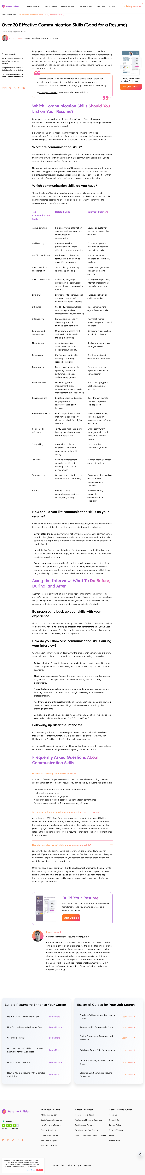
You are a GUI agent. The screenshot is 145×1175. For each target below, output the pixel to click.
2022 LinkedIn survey (57, 818)
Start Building (71, 917)
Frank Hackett (17, 38)
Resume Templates (67, 6)
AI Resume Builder (49, 1115)
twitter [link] (15, 88)
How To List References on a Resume (90, 1135)
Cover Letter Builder (85, 6)
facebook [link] (19, 88)
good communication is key (67, 51)
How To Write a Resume (51, 1125)
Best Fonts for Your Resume (87, 1130)
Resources (12, 15)
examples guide (74, 749)
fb (23, 1140)
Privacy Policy (115, 1125)
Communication (39, 154)
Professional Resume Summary (88, 1120)
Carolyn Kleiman (48, 92)
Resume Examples (51, 6)
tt (18, 1140)
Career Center (100, 6)
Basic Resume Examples (51, 1120)
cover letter (63, 534)
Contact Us (114, 1120)
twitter (8, 1140)
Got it (39, 1170)
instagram (13, 1140)
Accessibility (114, 1140)
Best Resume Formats (84, 1125)
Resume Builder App (34, 6)
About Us (113, 1115)
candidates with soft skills (70, 119)
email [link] (23, 88)
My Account (113, 6)
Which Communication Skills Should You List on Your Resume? (12, 61)
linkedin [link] (10, 88)
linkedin (3, 1140)
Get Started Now (130, 87)
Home (4, 15)
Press (111, 1135)
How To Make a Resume (85, 1115)
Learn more (31, 1170)
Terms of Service (116, 1130)
